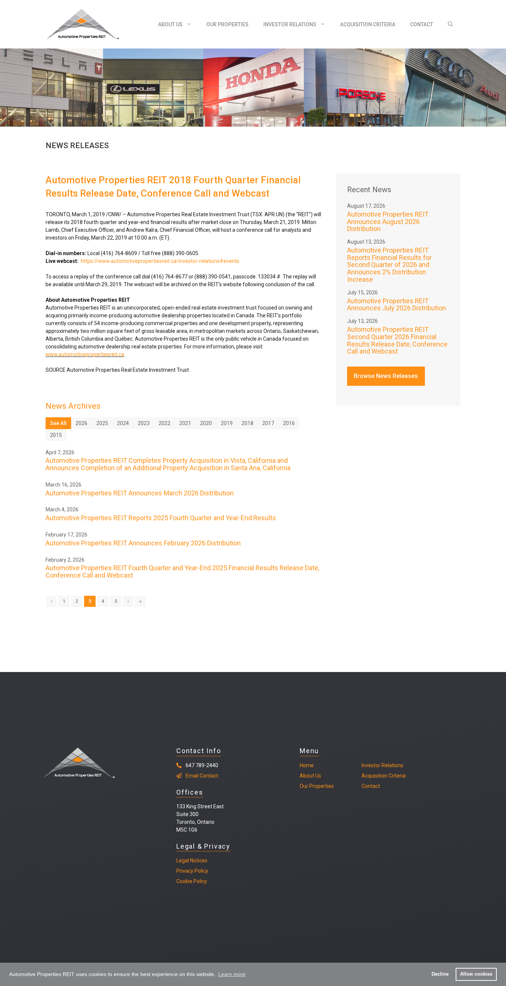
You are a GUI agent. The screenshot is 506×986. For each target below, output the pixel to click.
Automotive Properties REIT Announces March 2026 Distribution (140, 493)
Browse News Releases (386, 376)
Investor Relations (289, 24)
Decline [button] (440, 974)
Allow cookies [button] (476, 974)
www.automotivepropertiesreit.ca (85, 354)
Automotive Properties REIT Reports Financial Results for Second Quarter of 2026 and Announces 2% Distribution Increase (389, 264)
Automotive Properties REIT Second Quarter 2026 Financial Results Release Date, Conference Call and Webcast (397, 340)
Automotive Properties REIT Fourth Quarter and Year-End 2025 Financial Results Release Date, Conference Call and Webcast (182, 571)
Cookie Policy (191, 881)
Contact (421, 24)
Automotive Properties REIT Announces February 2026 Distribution (143, 543)
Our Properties (227, 24)
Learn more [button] (232, 974)
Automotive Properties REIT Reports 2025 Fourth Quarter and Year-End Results (161, 518)
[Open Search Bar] (450, 24)
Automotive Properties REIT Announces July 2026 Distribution (396, 304)
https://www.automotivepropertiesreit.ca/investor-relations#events (160, 261)
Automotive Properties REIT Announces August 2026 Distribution (388, 221)
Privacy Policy (192, 871)
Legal (182, 860)
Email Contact (202, 776)
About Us (170, 24)
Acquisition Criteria (367, 24)
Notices (198, 860)
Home (307, 765)
